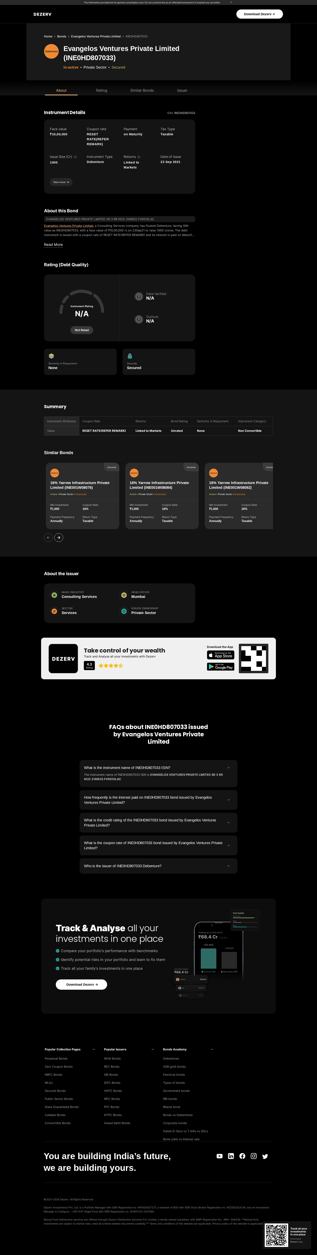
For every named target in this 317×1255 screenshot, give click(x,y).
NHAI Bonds (112, 1058)
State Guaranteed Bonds (62, 1107)
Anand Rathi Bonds (117, 1123)
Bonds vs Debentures (178, 1115)
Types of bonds (174, 1082)
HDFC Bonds (113, 1091)
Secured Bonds (55, 1091)
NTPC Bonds (113, 1115)
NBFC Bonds (53, 1074)
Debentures (171, 1058)
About (61, 90)
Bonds (61, 36)
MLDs (49, 1082)
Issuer (182, 90)
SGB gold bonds (174, 1066)
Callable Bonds (55, 1115)
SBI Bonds (111, 1074)
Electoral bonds (174, 1074)
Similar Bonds (142, 90)
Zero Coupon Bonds (59, 1066)
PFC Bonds (111, 1107)
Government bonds (176, 1091)
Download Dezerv (258, 14)
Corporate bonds (175, 1123)
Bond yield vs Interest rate (181, 1139)
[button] (70, 1049)
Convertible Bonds (58, 1123)
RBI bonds (170, 1099)
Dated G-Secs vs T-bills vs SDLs (185, 1131)
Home (48, 36)
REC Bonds (111, 1066)
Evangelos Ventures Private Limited (96, 36)
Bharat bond (171, 1107)
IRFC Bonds (112, 1099)
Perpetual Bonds (56, 1058)
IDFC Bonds (112, 1082)
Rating (101, 90)
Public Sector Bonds (59, 1099)
